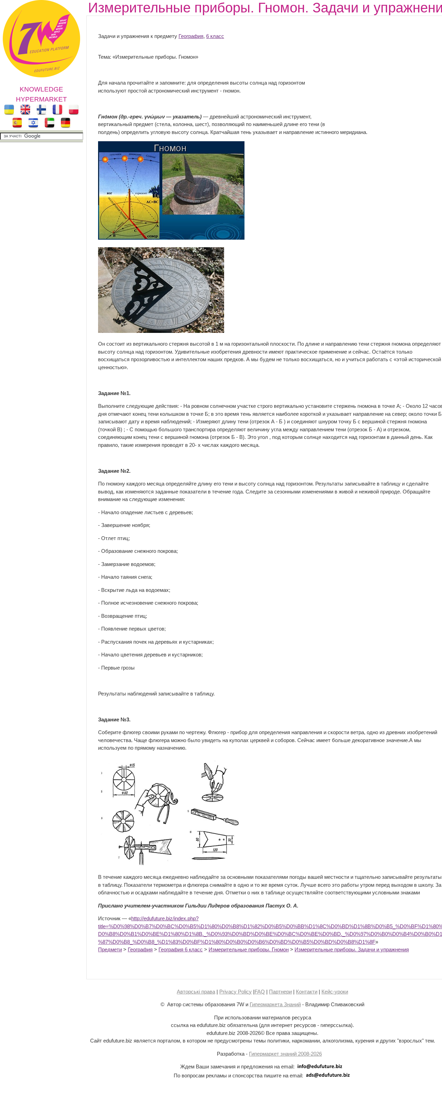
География (191, 36)
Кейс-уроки (334, 992)
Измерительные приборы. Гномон (249, 949)
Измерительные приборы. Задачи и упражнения (352, 949)
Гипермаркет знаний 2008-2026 (285, 1054)
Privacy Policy (235, 992)
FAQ (259, 992)
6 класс (215, 36)
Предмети (110, 949)
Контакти (306, 992)
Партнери (280, 992)
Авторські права (196, 992)
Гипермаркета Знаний (275, 1004)
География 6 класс (180, 949)
